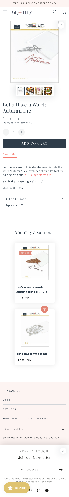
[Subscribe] (64, 429)
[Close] (63, 451)
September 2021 (15, 205)
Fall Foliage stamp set (37, 175)
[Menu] (5, 12)
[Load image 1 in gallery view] (21, 91)
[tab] (10, 155)
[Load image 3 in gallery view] (39, 91)
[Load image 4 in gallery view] (48, 91)
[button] (54, 12)
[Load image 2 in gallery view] (30, 91)
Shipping (6, 123)
